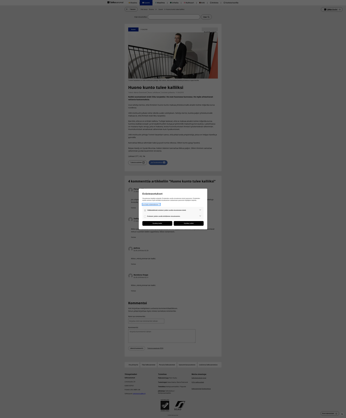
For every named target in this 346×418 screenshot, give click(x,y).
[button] (200, 210)
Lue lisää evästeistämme (150, 204)
